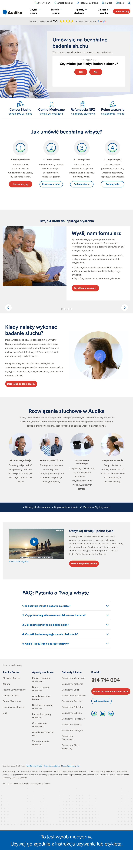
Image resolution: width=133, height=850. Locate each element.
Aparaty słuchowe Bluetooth (41, 697)
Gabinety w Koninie (71, 724)
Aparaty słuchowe (43, 672)
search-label (129, 3)
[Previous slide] (8, 307)
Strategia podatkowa (52, 766)
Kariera (6, 683)
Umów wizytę (122, 11)
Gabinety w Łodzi (70, 689)
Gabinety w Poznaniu (72, 701)
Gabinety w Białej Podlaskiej (70, 746)
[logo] (12, 12)
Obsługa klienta (10, 695)
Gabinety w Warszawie (73, 678)
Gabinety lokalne (72, 672)
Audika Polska (11, 672)
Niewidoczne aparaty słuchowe (43, 706)
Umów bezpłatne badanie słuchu (110, 691)
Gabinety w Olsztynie (72, 730)
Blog (5, 712)
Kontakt (96, 672)
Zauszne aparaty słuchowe (40, 743)
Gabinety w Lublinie (72, 712)
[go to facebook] (94, 714)
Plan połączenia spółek (70, 766)
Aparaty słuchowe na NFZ (43, 734)
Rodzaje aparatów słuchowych (41, 679)
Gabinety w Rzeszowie (73, 718)
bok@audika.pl (101, 701)
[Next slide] (124, 307)
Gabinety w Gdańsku (72, 707)
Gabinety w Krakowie (72, 683)
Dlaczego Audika (11, 678)
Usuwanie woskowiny (13, 707)
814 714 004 (105, 680)
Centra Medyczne (12, 701)
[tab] (32, 11)
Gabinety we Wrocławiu (74, 695)
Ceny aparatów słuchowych (39, 724)
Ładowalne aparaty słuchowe (41, 716)
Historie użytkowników (14, 689)
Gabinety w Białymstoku (68, 737)
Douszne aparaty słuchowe (40, 688)
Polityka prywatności (34, 766)
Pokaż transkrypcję (18, 561)
